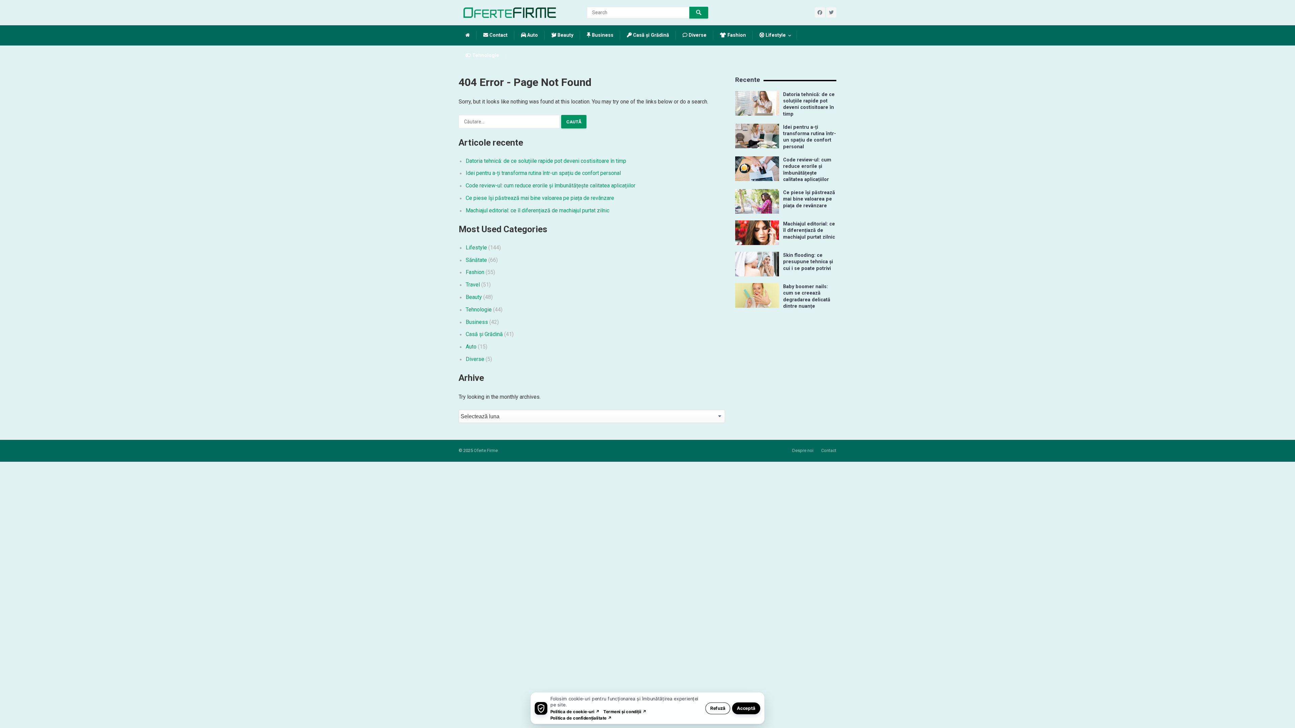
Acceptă (746, 708)
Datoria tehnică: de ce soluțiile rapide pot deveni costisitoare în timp (546, 161)
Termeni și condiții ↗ (624, 711)
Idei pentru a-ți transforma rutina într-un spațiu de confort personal (543, 173)
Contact (498, 35)
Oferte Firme (486, 450)
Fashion (736, 35)
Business (602, 35)
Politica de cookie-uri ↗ (575, 711)
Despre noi (802, 450)
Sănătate (476, 260)
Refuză (717, 708)
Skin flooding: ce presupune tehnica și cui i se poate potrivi (808, 261)
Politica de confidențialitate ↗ (581, 717)
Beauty (564, 35)
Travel (473, 284)
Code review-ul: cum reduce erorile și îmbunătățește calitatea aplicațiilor (550, 185)
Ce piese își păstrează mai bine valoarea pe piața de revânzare (540, 198)
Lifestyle (775, 35)
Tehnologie (485, 55)
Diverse (697, 35)
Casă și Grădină (650, 35)
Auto (532, 35)
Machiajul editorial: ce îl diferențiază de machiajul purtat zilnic (537, 210)
